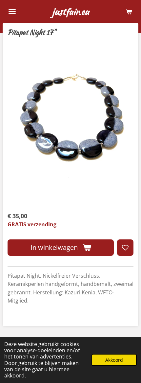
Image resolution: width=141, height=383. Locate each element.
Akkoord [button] (114, 360)
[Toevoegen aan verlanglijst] (125, 247)
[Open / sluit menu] (12, 11)
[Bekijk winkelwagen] (129, 11)
